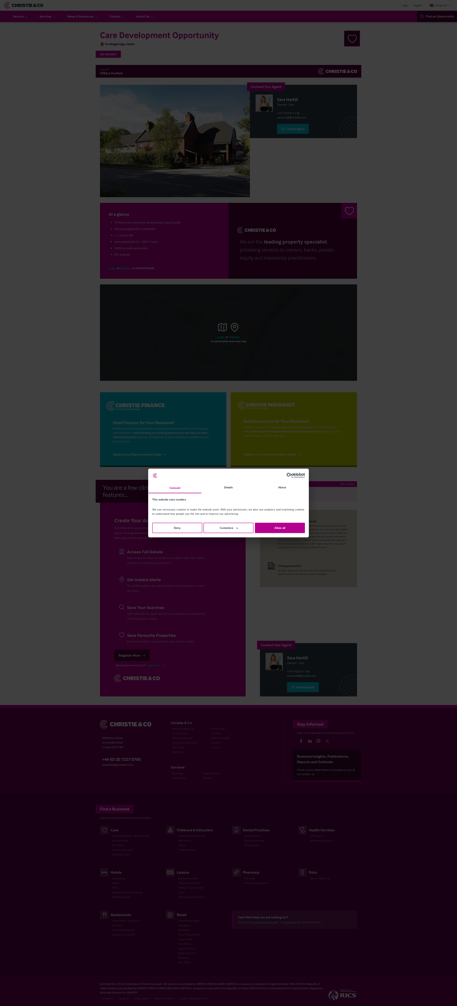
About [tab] (282, 487)
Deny (177, 527)
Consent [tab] (175, 487)
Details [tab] (228, 487)
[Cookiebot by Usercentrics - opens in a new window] (289, 475)
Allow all (279, 527)
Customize (226, 527)
